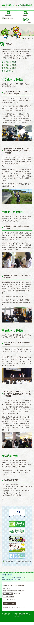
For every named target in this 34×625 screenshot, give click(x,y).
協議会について (6, 577)
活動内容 (14, 577)
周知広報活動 (8, 71)
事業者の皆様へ (21, 577)
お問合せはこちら (9, 603)
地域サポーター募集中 (8, 579)
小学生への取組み (10, 62)
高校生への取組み (10, 68)
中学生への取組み (10, 65)
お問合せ (17, 579)
